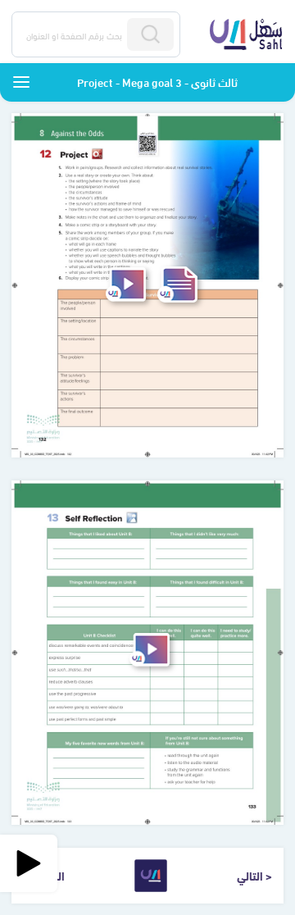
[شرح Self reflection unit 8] (149, 649)
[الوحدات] (21, 82)
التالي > (254, 875)
